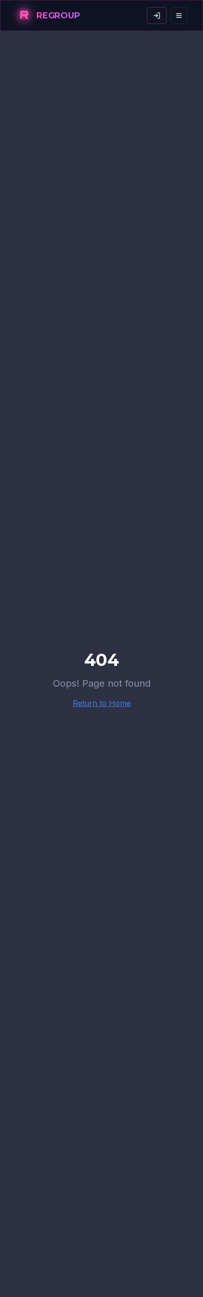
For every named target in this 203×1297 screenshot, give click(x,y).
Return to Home (102, 703)
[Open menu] (178, 15)
